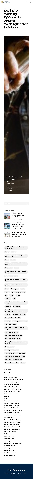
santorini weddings (10, 431)
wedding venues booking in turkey (15, 353)
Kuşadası (7, 298)
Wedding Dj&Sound (10, 324)
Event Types (14, 289)
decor (16, 268)
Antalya (14, 251)
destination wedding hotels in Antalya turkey (16, 280)
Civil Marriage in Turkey (12, 391)
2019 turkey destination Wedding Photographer (14, 247)
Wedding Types (9, 346)
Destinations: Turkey (11, 276)
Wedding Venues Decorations (13, 359)
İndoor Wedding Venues (12, 405)
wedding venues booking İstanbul (15, 356)
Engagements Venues (11, 394)
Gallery (6, 396)
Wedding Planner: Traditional (13, 335)
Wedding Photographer (11, 332)
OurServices (16, 306)
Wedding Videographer (11, 362)
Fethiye (7, 292)
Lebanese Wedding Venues (13, 410)
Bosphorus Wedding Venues (13, 389)
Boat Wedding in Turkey (12, 384)
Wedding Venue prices (11, 350)
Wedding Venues (9, 455)
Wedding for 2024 (17, 176)
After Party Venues (10, 377)
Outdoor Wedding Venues (12, 419)
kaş (6, 295)
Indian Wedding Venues (11, 403)
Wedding (9, 176)
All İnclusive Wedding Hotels (13, 379)
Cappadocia (8, 268)
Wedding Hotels (9, 450)
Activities (7, 372)
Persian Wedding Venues (12, 424)
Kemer (12, 295)
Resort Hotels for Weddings (13, 427)
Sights (6, 434)
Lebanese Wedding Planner (13, 408)
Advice (6, 375)
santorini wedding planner (12, 429)
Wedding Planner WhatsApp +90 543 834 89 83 (15, 342)
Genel (6, 398)
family (23, 289)
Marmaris (8, 306)
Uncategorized (9, 438)
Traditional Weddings (19, 314)
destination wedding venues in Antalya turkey (14, 284)
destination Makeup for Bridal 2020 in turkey (16, 272)
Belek (6, 259)
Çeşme (23, 362)
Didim (6, 289)
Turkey (6, 473)
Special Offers (9, 436)
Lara (14, 298)
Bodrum (13, 259)
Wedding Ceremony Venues (13, 443)
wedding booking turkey (20, 321)
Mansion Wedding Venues (12, 415)
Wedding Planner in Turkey (13, 338)
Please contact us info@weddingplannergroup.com (14, 310)
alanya (7, 251)
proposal (7, 314)
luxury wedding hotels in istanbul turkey (15, 302)
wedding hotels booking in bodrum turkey (15, 328)
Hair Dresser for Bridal (18, 292)
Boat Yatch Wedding (10, 386)
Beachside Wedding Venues (13, 382)
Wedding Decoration (10, 445)
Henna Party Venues (10, 401)
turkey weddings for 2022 (12, 317)
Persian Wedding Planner (12, 422)
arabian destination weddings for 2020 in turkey (15, 255)
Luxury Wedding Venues (12, 412)
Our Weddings (8, 417)
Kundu (18, 295)
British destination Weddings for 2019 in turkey (14, 263)
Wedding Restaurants (11, 453)
